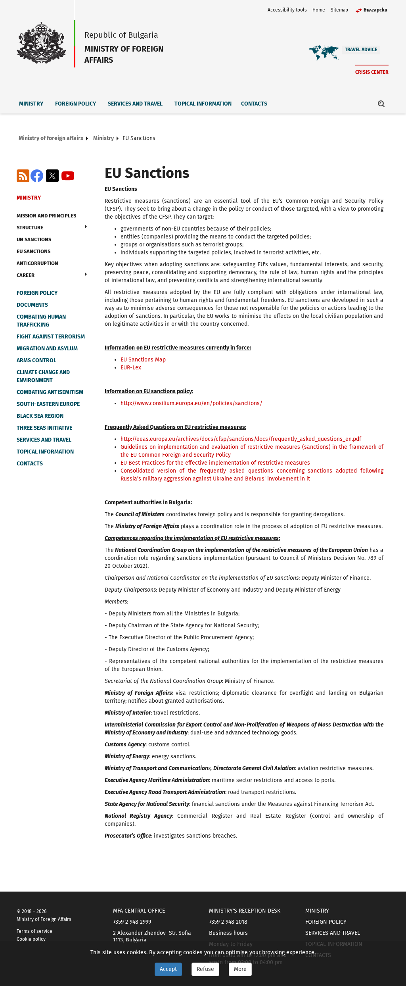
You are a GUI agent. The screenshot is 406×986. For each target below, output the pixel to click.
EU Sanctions (33, 251)
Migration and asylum (47, 348)
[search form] (381, 103)
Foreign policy (75, 103)
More (240, 969)
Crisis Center (372, 72)
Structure (30, 228)
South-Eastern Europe (48, 404)
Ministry (31, 103)
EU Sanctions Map (143, 359)
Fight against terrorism (51, 336)
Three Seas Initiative (44, 428)
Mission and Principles (46, 216)
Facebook (37, 175)
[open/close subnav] (86, 227)
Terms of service (34, 931)
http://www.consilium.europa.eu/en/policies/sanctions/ (191, 403)
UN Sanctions (34, 239)
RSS (23, 175)
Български (375, 10)
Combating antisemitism (50, 392)
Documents (32, 305)
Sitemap (339, 10)
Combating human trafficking (41, 320)
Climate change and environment (43, 376)
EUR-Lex (131, 367)
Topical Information (203, 103)
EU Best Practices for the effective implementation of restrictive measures (215, 462)
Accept (168, 969)
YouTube (67, 175)
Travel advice (361, 49)
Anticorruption (37, 263)
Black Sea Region (40, 416)
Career (25, 275)
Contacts (254, 103)
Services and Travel (135, 103)
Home (318, 10)
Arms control (36, 360)
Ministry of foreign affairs (51, 138)
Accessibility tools (287, 10)
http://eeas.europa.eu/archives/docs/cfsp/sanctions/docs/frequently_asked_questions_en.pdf (241, 439)
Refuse (205, 969)
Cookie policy (31, 939)
